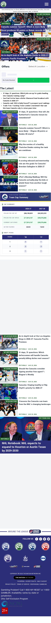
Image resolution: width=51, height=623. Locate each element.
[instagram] (40, 539)
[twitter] (44, 539)
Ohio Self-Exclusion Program (14, 598)
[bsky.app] (48, 539)
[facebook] (36, 539)
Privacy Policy (10, 584)
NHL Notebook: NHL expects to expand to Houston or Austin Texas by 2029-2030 (24, 447)
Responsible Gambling (38, 584)
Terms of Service (23, 584)
